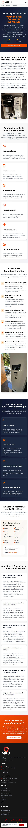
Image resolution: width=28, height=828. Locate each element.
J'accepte (22, 825)
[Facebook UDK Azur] (9, 820)
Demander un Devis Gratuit (14, 45)
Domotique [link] (14, 5)
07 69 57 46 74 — (9, 768)
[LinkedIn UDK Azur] (14, 820)
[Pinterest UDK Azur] (19, 820)
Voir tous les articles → (6, 810)
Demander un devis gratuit (14, 737)
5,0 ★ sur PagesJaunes (19, 41)
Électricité (3, 797)
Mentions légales (4, 760)
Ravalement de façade (6, 793)
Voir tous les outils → (6, 814)
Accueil (2, 5)
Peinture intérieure (5, 792)
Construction (4, 788)
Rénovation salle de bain (6, 795)
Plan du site (11, 760)
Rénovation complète (5, 790)
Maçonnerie (3, 801)
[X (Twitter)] (11, 820)
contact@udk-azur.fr (13, 552)
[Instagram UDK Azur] (6, 820)
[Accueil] (14, 751)
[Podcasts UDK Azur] (22, 820)
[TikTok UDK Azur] (16, 820)
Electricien (8, 5)
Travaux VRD (3, 799)
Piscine (2, 802)
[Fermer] (25, 825)
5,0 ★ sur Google (8, 41)
